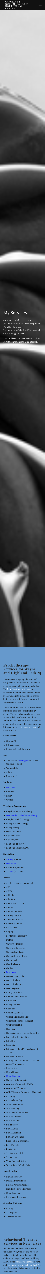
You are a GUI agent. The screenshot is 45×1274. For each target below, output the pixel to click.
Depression (11, 972)
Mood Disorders (13, 1076)
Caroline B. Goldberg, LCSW (16, 5)
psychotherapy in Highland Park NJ (23, 1265)
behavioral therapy (24, 1261)
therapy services (16, 333)
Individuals (11, 787)
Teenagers (23, 760)
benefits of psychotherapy (19, 689)
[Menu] (40, 5)
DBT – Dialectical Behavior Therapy (22, 815)
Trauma (9, 871)
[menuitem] (40, 5)
